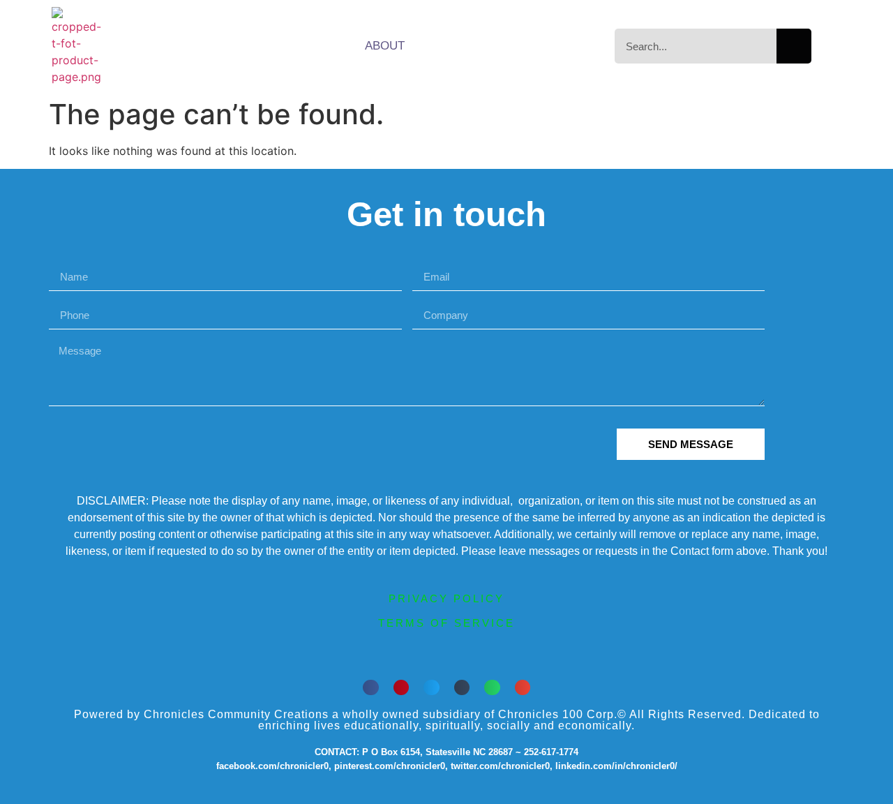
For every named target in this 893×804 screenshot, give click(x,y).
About (385, 45)
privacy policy (446, 598)
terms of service (446, 623)
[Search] (793, 46)
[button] (371, 688)
